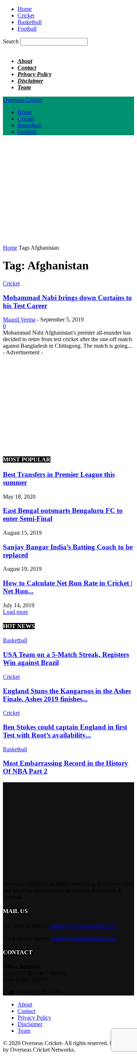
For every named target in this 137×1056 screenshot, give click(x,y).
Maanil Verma (19, 319)
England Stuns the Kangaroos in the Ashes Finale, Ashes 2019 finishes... (67, 695)
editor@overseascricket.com (83, 938)
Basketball (30, 22)
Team (24, 87)
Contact (27, 68)
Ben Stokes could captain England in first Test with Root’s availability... (65, 731)
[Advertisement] (64, 192)
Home (25, 9)
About (25, 61)
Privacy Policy (35, 74)
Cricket (26, 15)
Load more (15, 612)
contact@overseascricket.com (84, 926)
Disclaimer (30, 81)
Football (27, 29)
